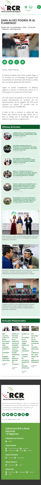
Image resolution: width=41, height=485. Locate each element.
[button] (4, 62)
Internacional (15, 29)
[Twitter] (7, 414)
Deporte (5, 29)
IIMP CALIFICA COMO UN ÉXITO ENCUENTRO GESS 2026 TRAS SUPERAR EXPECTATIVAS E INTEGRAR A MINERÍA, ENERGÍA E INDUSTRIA (24, 161)
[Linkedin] (23, 414)
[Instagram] (11, 414)
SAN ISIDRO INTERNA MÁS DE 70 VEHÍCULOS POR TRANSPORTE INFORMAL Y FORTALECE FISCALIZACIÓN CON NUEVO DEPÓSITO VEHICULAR (25, 148)
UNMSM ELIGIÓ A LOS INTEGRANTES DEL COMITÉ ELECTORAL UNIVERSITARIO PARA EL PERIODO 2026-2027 (25, 134)
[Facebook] (3, 414)
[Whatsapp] (19, 414)
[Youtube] (15, 414)
